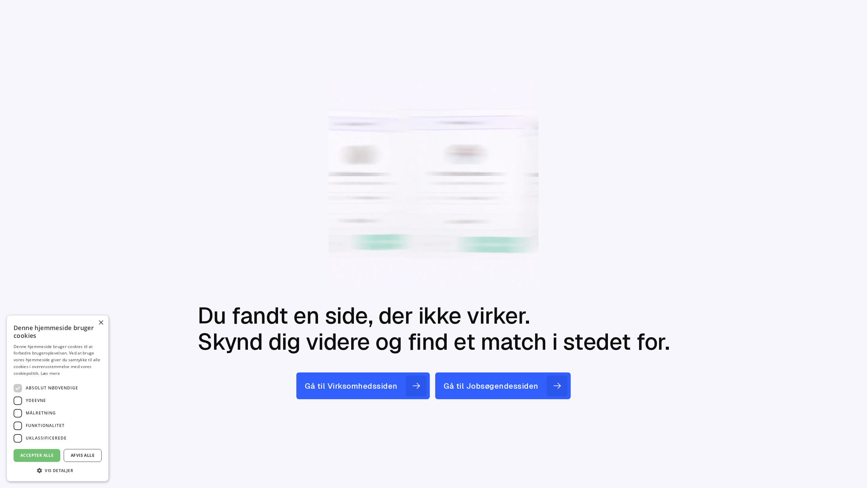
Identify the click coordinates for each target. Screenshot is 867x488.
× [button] (100, 322)
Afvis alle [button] (82, 455)
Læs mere (50, 373)
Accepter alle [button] (37, 455)
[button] (58, 470)
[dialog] (57, 398)
